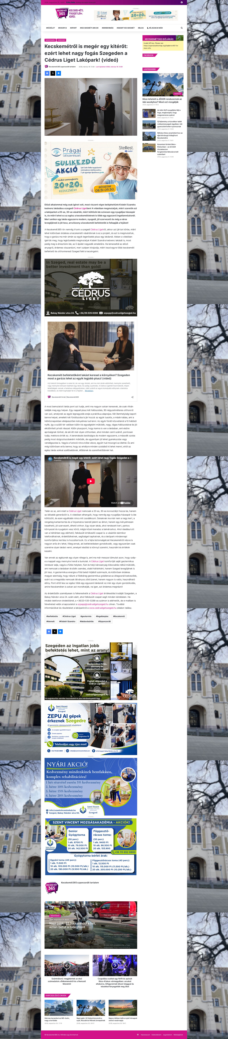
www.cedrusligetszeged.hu (102, 608)
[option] (91, 925)
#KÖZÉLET (50, 28)
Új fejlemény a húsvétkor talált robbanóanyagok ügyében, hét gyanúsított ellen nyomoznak (169, 123)
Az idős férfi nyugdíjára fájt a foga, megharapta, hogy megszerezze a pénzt (168, 112)
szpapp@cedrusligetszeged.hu (93, 604)
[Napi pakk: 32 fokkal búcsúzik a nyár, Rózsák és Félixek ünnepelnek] (91, 1008)
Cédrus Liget (80, 208)
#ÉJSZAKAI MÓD (156, 28)
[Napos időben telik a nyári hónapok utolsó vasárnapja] (123, 1008)
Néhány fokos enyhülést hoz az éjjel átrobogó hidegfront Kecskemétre (170, 135)
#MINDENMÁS (107, 28)
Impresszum (145, 1035)
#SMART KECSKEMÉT (126, 28)
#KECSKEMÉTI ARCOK (89, 28)
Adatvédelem (156, 1035)
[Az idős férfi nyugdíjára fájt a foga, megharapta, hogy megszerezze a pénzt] (149, 113)
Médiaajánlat (178, 1035)
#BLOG (141, 28)
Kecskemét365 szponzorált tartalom (80, 882)
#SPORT (73, 28)
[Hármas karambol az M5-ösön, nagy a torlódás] (59, 1008)
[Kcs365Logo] (70, 13)
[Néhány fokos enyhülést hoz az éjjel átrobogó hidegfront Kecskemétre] (149, 136)
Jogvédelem (167, 1035)
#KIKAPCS (62, 28)
